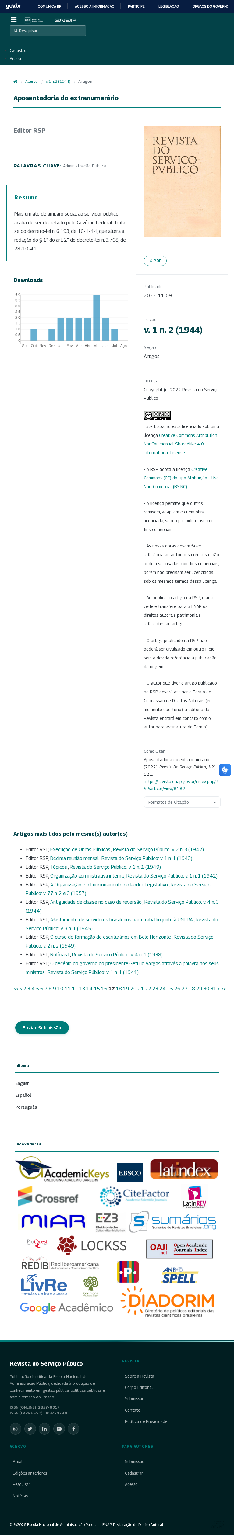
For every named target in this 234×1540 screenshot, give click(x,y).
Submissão (134, 1398)
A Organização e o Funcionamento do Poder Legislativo (109, 885)
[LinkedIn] (44, 1429)
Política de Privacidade (146, 1421)
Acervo (31, 81)
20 (133, 989)
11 (68, 989)
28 (192, 989)
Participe (136, 6)
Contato (132, 1410)
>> (223, 989)
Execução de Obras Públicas (80, 849)
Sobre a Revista (139, 1376)
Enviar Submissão (42, 1027)
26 (177, 989)
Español (23, 1095)
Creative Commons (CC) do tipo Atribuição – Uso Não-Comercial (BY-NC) (181, 478)
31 (213, 989)
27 (185, 989)
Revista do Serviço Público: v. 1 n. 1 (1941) (93, 972)
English (22, 1083)
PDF (158, 260)
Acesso (16, 58)
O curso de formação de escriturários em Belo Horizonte (111, 937)
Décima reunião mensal (75, 858)
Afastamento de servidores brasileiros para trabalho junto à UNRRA (122, 920)
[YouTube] (59, 1429)
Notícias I (60, 955)
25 (170, 989)
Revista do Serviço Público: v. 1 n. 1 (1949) (115, 867)
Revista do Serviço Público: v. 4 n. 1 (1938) (117, 955)
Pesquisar (28, 30)
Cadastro (18, 50)
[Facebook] (73, 1429)
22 (148, 989)
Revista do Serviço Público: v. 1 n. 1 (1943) (146, 858)
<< (15, 989)
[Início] (15, 81)
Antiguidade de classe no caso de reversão (96, 902)
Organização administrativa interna (87, 876)
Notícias (20, 1495)
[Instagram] (15, 1429)
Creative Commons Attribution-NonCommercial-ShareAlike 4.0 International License (181, 444)
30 (206, 989)
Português (26, 1107)
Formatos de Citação (168, 802)
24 (162, 989)
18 (119, 989)
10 (60, 989)
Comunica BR (49, 6)
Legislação (168, 6)
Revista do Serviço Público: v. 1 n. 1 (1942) (172, 876)
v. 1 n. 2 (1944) (58, 81)
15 (97, 989)
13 (82, 989)
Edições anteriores (30, 1473)
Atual (18, 1461)
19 (126, 989)
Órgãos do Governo (211, 6)
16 (104, 989)
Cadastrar (134, 1473)
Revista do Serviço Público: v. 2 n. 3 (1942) (158, 849)
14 (89, 989)
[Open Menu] (13, 20)
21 (141, 989)
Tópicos (59, 867)
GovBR (13, 6)
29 (199, 989)
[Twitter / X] (30, 1429)
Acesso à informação (94, 6)
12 (75, 989)
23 (155, 989)
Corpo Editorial (139, 1387)
